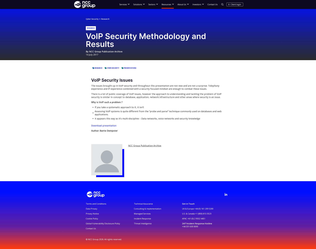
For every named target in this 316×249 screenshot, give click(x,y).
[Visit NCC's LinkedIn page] (226, 194)
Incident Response (142, 218)
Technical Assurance (143, 203)
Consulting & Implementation (147, 208)
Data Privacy (91, 208)
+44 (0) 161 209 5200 (203, 208)
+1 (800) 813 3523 (203, 213)
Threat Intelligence (143, 223)
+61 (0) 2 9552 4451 (196, 218)
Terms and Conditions (96, 203)
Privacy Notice (92, 213)
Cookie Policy (92, 218)
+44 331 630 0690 (190, 226)
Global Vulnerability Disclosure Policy (103, 223)
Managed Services (142, 213)
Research (105, 19)
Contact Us (212, 4)
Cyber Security (92, 19)
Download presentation (103, 125)
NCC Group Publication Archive (105, 51)
